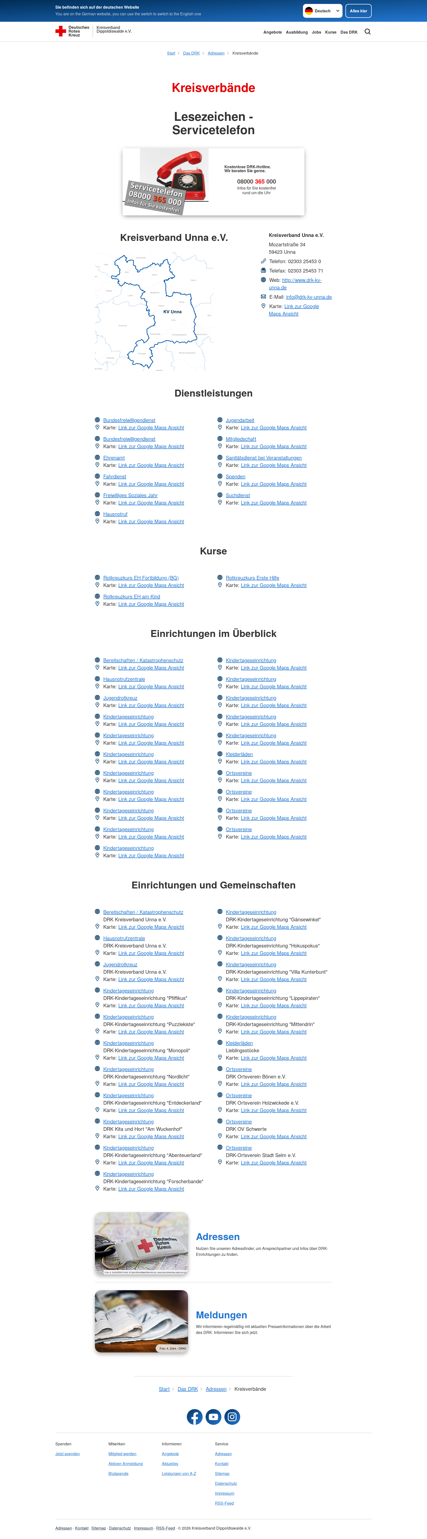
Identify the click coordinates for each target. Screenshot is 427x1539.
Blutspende (118, 1473)
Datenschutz (226, 1483)
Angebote (272, 32)
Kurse (331, 32)
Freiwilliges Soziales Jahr (130, 495)
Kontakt (221, 1463)
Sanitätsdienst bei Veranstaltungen (264, 457)
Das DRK (349, 32)
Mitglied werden (122, 1453)
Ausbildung (297, 32)
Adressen (218, 1236)
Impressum (224, 1493)
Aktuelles (170, 1463)
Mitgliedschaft (241, 438)
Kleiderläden (239, 754)
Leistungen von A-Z (179, 1473)
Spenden (235, 476)
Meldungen (221, 1314)
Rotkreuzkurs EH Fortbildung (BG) (141, 577)
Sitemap (222, 1473)
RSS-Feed (224, 1503)
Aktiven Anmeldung (125, 1463)
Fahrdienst (114, 476)
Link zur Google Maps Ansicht (294, 309)
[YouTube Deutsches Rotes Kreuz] (213, 1417)
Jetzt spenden (67, 1453)
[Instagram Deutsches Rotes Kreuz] (232, 1417)
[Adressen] (141, 1243)
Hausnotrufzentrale (124, 678)
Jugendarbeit (240, 419)
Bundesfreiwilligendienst (129, 419)
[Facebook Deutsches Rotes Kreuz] (195, 1417)
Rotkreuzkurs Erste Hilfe (252, 577)
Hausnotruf (115, 513)
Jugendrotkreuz (120, 697)
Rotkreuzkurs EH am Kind (131, 596)
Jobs (316, 32)
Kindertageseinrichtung (128, 716)
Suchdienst (238, 495)
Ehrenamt (114, 457)
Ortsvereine (239, 772)
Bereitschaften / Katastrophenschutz (143, 660)
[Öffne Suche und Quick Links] (368, 32)
